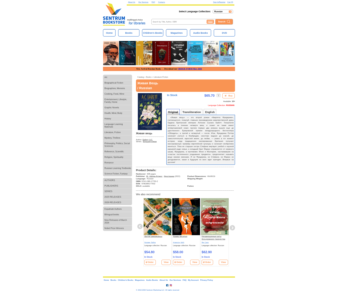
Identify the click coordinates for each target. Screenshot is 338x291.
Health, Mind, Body (113, 113)
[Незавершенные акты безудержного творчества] (215, 216)
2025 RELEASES (112, 197)
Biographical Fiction (113, 83)
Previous (140, 227)
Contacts (161, 2)
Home (109, 33)
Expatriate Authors (113, 209)
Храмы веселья (180, 236)
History (107, 119)
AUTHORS (109, 180)
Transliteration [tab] (191, 112)
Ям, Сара (205, 242)
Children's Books (152, 33)
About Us (131, 2)
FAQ (153, 2)
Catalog (140, 77)
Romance (109, 163)
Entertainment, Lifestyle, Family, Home (115, 100)
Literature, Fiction (112, 132)
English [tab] (210, 112)
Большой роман (150, 141)
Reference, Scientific (114, 151)
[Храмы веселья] (186, 216)
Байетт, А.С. (148, 140)
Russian (218, 12)
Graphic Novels (111, 107)
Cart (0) (230, 2)
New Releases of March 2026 (115, 221)
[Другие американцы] (157, 216)
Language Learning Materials (113, 125)
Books (128, 33)
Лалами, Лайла (150, 242)
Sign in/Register (219, 2)
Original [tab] (173, 112)
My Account (193, 280)
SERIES (108, 191)
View (166, 262)
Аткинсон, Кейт (178, 242)
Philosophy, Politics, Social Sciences (117, 144)
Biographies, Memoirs (114, 88)
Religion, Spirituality (113, 157)
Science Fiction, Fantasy (116, 174)
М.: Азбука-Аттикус (154, 176)
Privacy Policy (206, 280)
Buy (230, 96)
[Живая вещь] (150, 111)
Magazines (177, 33)
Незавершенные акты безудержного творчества (213, 237)
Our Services (143, 2)
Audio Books (200, 33)
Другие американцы (153, 236)
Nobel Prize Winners (114, 228)
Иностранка (169, 176)
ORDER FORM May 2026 (190, 69)
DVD (224, 33)
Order (151, 262)
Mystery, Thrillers (112, 138)
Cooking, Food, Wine (114, 94)
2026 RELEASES (112, 202)
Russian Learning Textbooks (117, 168)
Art (105, 77)
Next (232, 228)
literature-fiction (161, 77)
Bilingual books (111, 214)
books (149, 77)
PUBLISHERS (111, 186)
